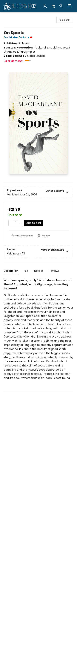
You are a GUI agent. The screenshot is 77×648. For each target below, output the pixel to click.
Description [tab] (11, 271)
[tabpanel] (38, 334)
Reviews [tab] (54, 271)
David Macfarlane (16, 37)
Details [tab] (38, 271)
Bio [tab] (26, 271)
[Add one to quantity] (21, 223)
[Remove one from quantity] (11, 223)
